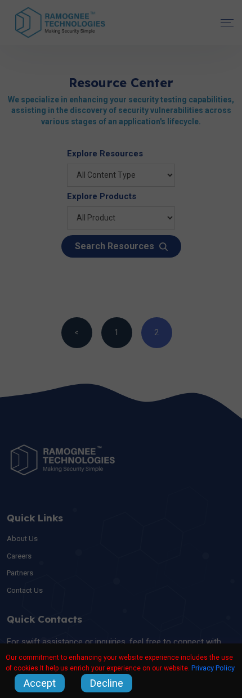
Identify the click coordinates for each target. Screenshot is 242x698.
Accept (40, 683)
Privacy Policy (213, 668)
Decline (106, 683)
